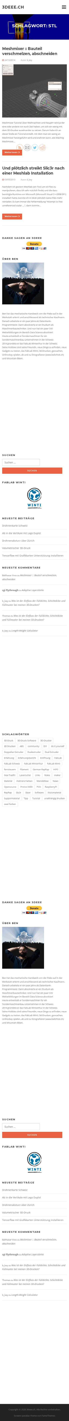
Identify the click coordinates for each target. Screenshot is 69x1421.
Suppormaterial (12, 798)
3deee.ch (13, 7)
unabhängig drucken (54, 798)
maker (57, 775)
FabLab (58, 757)
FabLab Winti (53, 763)
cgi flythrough (10, 590)
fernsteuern (10, 769)
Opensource (10, 786)
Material (8, 780)
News (55, 780)
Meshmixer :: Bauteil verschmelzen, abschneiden (29, 51)
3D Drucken (10, 746)
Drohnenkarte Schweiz (14, 525)
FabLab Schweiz (12, 763)
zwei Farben (10, 804)
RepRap (8, 792)
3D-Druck (8, 740)
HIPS (55, 769)
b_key (29, 60)
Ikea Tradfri (9, 775)
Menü (64, 7)
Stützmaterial (54, 792)
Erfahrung (9, 757)
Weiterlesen (11, 152)
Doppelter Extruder (13, 752)
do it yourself (57, 746)
